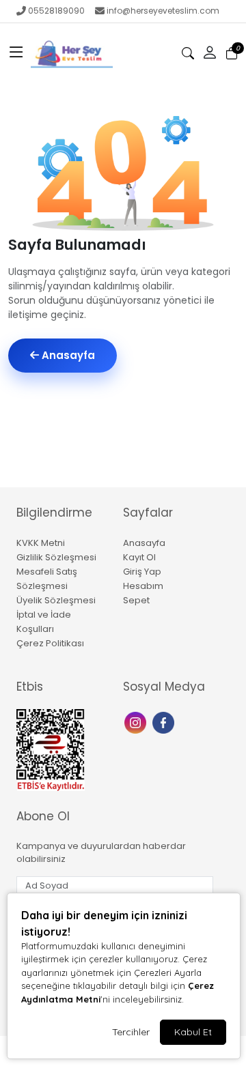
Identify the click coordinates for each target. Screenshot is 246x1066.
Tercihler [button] (131, 1032)
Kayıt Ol (139, 557)
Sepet (136, 600)
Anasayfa (67, 355)
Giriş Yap (142, 571)
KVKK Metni (40, 542)
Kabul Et (193, 1032)
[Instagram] (137, 722)
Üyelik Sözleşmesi (56, 600)
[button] (16, 53)
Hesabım (143, 585)
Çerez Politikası (50, 643)
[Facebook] (165, 722)
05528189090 (56, 10)
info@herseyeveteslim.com (163, 10)
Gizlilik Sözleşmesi (56, 557)
